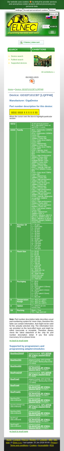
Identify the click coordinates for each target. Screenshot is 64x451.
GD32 (14, 112)
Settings (18, 10)
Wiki (50, 440)
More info (54, 14)
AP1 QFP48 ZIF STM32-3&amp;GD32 (40, 354)
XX (36, 112)
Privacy (54, 443)
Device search (17, 56)
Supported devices (19, 63)
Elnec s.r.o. (17, 443)
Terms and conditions (19, 445)
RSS (52, 445)
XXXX (20, 112)
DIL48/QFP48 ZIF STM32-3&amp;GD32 (39, 369)
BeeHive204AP (17, 353)
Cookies (33, 445)
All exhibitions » (48, 72)
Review (33, 440)
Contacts (17, 440)
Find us (25, 440)
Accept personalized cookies (36, 10)
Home (10, 89)
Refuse (52, 10)
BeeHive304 (15, 360)
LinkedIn (43, 440)
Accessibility (43, 445)
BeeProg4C (15, 392)
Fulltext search (17, 60)
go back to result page (18, 341)
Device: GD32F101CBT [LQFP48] (29, 89)
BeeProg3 (14, 379)
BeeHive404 (15, 366)
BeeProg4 (14, 385)
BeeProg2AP (16, 373)
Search (53, 26)
